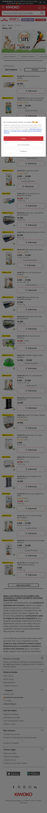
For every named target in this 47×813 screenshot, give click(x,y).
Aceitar (23, 138)
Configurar (23, 151)
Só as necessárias (23, 145)
